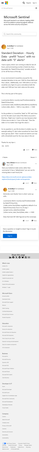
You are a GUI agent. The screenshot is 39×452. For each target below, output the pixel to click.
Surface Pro (4, 266)
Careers (4, 416)
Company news (5, 422)
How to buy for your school (8, 338)
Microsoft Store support (7, 302)
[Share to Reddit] (20, 257)
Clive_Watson (11, 162)
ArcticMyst (10, 46)
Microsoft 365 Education (7, 335)
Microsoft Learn (5, 392)
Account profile (5, 296)
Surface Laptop (5, 269)
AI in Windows (5, 281)
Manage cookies (28, 445)
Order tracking (5, 308)
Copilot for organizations (8, 275)
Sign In (35, 3)
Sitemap (4, 445)
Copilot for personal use (7, 278)
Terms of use (5, 447)
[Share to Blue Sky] (23, 257)
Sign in (10, 236)
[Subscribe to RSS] (26, 257)
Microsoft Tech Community (8, 398)
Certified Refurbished (7, 311)
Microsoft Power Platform (8, 368)
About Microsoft (6, 419)
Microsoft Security (6, 359)
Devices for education (7, 329)
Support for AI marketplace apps (9, 395)
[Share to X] (16, 257)
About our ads (5, 449)
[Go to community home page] (6, 2)
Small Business (5, 377)
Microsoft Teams (6, 371)
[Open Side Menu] (2, 2)
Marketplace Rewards (7, 404)
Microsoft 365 (5, 365)
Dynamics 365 (5, 362)
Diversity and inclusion (7, 431)
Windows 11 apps (6, 287)
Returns (4, 305)
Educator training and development (10, 341)
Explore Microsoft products (8, 284)
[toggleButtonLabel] (36, 8)
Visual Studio (5, 407)
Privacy (20, 445)
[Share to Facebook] (13, 257)
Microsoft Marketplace (7, 401)
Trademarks (13, 447)
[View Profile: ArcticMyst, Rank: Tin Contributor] (3, 46)
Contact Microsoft (12, 445)
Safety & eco (21, 447)
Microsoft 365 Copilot (7, 374)
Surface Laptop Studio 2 (7, 272)
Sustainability (5, 438)
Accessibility (5, 435)
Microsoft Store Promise (7, 314)
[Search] (24, 3)
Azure (3, 386)
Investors (4, 428)
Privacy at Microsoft (6, 425)
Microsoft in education (7, 326)
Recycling (28, 447)
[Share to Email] (29, 257)
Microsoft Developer (7, 389)
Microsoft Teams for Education (9, 332)
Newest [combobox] (34, 157)
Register (28, 3)
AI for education (6, 347)
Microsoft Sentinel (7, 8)
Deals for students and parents (9, 344)
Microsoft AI (5, 356)
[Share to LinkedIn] (10, 257)
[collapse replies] (19, 161)
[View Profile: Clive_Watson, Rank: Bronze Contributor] (4, 164)
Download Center (6, 299)
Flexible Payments (6, 317)
